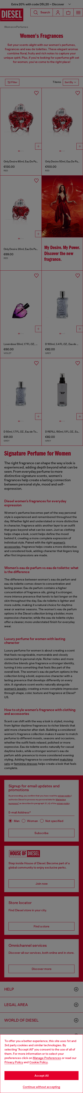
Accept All (41, 1075)
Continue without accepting (41, 1087)
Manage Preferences (47, 1058)
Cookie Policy (38, 1062)
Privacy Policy (13, 1062)
